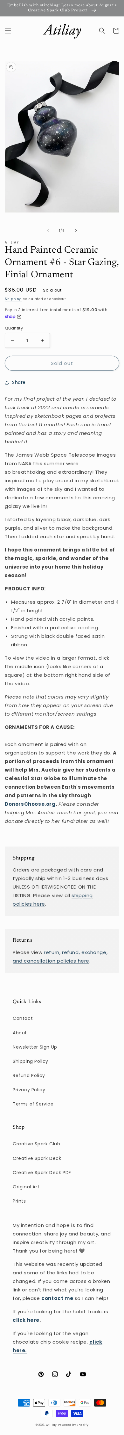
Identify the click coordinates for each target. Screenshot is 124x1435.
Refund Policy (29, 1075)
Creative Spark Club (36, 1144)
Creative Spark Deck (37, 1158)
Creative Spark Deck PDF (42, 1172)
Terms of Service (33, 1104)
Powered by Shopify (73, 1425)
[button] (8, 31)
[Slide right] (76, 230)
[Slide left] (48, 230)
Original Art (26, 1187)
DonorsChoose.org (30, 804)
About (20, 1033)
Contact (23, 1018)
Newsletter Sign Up (35, 1047)
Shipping (13, 299)
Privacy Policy (29, 1090)
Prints (19, 1201)
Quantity (14, 328)
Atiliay (51, 1425)
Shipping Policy (30, 1061)
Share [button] (19, 382)
